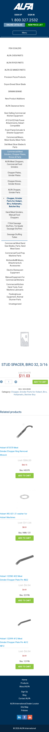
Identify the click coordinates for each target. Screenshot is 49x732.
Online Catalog (14, 25)
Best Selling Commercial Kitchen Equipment (14, 114)
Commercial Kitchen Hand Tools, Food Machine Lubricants (15, 287)
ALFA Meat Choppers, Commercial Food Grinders (14, 164)
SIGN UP (18, 15)
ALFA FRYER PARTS (15, 63)
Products (24, 683)
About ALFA (24, 686)
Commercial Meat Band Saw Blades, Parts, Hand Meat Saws (15, 246)
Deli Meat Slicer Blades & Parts (15, 145)
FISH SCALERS (15, 48)
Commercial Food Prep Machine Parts (15, 254)
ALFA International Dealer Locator (24, 704)
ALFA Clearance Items (15, 106)
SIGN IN (31, 15)
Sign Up (24, 692)
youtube (29, 717)
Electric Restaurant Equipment (15, 271)
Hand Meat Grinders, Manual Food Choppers (14, 215)
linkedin (19, 717)
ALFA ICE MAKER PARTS (15, 70)
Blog (24, 695)
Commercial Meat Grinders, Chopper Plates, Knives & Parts (15, 154)
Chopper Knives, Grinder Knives (14, 182)
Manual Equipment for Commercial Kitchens (15, 278)
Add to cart (40, 382)
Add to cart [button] (24, 476)
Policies (24, 710)
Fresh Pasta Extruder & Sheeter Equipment (15, 131)
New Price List (35, 25)
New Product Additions (15, 99)
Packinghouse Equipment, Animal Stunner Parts (15, 297)
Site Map (24, 707)
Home (24, 680)
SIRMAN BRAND (15, 91)
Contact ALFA (24, 698)
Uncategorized (15, 304)
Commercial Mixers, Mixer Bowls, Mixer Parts (14, 138)
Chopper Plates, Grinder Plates (14, 174)
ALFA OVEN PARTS (15, 55)
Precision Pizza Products (15, 77)
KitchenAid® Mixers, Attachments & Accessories (15, 263)
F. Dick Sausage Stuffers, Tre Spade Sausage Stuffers (14, 226)
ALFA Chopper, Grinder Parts (14, 191)
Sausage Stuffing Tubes (14, 235)
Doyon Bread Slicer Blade (15, 84)
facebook (24, 717)
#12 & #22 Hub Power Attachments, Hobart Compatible (15, 123)
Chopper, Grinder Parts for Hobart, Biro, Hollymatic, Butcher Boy (14, 202)
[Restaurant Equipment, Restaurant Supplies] (24, 6)
